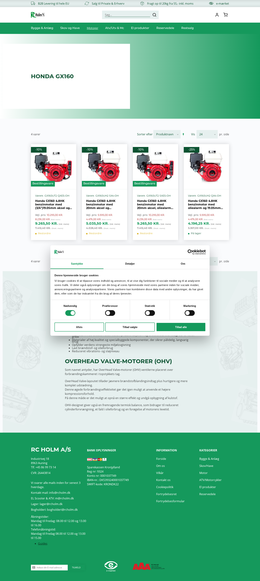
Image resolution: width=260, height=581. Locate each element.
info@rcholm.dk (59, 493)
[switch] (110, 313)
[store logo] (37, 15)
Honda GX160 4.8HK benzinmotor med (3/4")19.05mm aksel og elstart (52, 204)
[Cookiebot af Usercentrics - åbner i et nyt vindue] (190, 252)
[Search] (154, 15)
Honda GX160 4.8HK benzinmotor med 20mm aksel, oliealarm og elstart (154, 204)
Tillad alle (181, 327)
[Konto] (217, 14)
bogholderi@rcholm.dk (62, 510)
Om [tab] (183, 263)
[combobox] (130, 15)
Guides (42, 543)
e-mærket (222, 3)
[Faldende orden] (183, 134)
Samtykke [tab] (77, 263)
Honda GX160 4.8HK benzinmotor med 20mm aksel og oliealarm (100, 204)
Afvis (79, 327)
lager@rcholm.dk (51, 504)
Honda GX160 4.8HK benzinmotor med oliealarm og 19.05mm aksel (204, 204)
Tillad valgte (130, 327)
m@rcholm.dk (64, 498)
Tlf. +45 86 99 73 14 (43, 467)
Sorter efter (145, 134)
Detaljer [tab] (130, 263)
